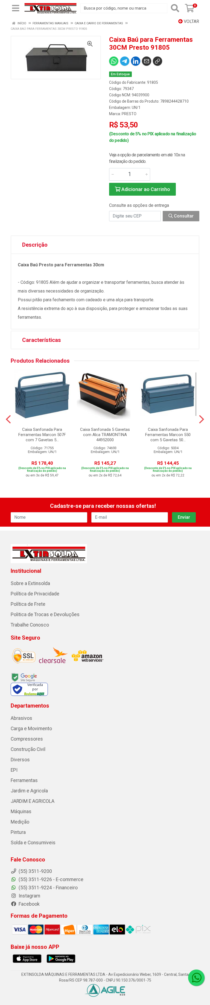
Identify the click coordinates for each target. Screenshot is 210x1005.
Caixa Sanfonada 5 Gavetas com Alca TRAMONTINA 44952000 (105, 434)
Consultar (183, 216)
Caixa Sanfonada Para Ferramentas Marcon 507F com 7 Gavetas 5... (42, 434)
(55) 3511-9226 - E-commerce (50, 879)
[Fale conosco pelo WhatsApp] (196, 978)
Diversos (20, 759)
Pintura (18, 832)
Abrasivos (21, 718)
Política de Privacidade (35, 594)
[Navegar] (8, 419)
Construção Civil (28, 749)
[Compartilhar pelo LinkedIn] (135, 61)
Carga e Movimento (31, 728)
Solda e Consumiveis (33, 842)
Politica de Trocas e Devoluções (45, 614)
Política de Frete (28, 604)
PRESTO (129, 114)
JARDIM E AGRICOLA (32, 801)
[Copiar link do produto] (157, 61)
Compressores (27, 739)
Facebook (29, 904)
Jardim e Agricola (29, 791)
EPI (14, 770)
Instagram (29, 896)
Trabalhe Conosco (30, 625)
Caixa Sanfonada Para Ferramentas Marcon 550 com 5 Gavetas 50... (168, 434)
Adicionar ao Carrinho (145, 189)
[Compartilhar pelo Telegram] (124, 61)
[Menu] (16, 8)
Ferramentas (24, 780)
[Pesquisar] (175, 8)
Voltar (191, 21)
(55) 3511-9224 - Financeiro (48, 887)
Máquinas (21, 811)
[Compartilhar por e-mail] (146, 61)
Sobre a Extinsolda (30, 583)
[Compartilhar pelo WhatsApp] (113, 61)
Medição (20, 822)
